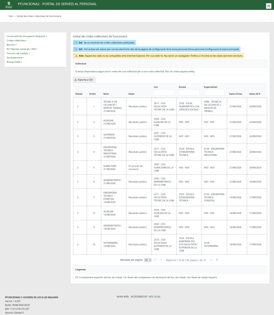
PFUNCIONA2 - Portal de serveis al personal (57, 3)
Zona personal (14, 57)
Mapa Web (123, 296)
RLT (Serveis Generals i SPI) (21, 49)
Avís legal (155, 296)
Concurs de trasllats (17, 53)
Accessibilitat (139, 296)
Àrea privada (13, 61)
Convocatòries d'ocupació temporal (26, 36)
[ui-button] (268, 6)
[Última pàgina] (217, 259)
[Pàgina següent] (211, 259)
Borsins (11, 44)
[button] (77, 106)
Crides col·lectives (16, 40)
